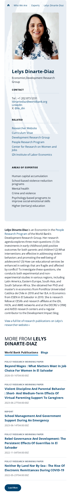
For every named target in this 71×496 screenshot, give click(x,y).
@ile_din (20, 108)
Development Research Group (31, 137)
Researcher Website (24, 128)
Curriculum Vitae (22, 133)
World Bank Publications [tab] (21, 352)
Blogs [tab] (44, 352)
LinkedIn (17, 105)
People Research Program (28, 142)
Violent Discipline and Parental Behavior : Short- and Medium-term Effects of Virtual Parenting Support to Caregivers (35, 393)
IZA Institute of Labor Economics (32, 154)
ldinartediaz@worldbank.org (29, 101)
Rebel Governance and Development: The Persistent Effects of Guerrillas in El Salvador (35, 443)
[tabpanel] (35, 428)
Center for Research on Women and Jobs (34, 148)
